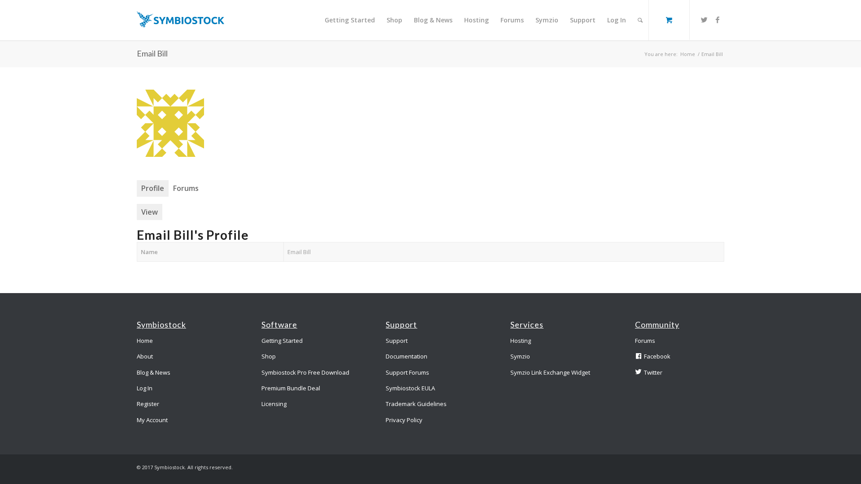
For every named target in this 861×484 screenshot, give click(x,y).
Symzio (520, 356)
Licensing (274, 404)
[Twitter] (704, 19)
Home (687, 54)
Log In (144, 388)
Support (397, 341)
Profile (152, 188)
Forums (186, 188)
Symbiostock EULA (410, 388)
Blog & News (153, 372)
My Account (152, 420)
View (149, 212)
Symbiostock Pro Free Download (305, 372)
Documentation (406, 356)
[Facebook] (717, 19)
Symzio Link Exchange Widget (550, 372)
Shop (268, 356)
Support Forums (407, 372)
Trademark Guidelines (416, 404)
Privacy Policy (404, 420)
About (145, 356)
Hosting (520, 341)
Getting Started (282, 341)
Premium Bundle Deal (290, 388)
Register (148, 404)
